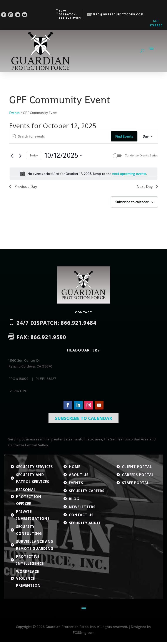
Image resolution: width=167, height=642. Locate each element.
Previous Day (25, 186)
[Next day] (20, 155)
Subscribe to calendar (132, 202)
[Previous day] (11, 155)
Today (34, 155)
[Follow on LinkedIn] (17, 14)
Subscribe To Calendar (83, 418)
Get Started (156, 23)
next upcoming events (129, 173)
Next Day (145, 186)
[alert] (83, 173)
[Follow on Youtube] (24, 14)
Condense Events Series (141, 155)
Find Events (124, 136)
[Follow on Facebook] (3, 14)
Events (14, 112)
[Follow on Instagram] (10, 14)
